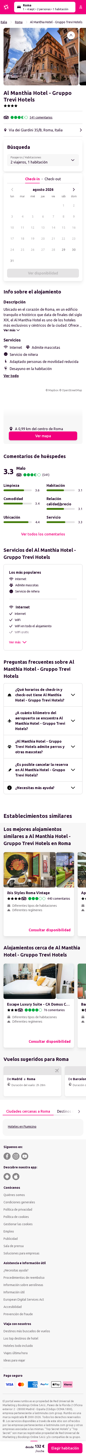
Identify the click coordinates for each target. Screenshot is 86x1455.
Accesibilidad (13, 1307)
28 (53, 249)
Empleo (9, 1231)
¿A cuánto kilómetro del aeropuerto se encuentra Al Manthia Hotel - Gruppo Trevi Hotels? (40, 721)
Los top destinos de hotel (21, 1338)
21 (53, 238)
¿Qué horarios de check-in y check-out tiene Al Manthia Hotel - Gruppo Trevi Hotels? (39, 695)
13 (43, 227)
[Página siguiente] (78, 1111)
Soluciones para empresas (21, 1253)
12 (32, 227)
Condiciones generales (19, 1202)
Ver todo (11, 376)
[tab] (28, 1111)
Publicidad (11, 1238)
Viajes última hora (16, 1353)
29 (63, 249)
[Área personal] (80, 7)
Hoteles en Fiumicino (22, 1126)
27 (43, 249)
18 (22, 238)
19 (32, 238)
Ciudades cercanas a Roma (28, 1111)
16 (74, 227)
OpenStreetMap (72, 390)
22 (63, 238)
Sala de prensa (14, 1246)
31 (12, 261)
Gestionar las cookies (18, 1224)
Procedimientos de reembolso (24, 1277)
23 (74, 238)
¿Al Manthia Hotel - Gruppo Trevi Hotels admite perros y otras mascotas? (40, 746)
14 (53, 227)
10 (12, 227)
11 (22, 227)
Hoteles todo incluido (18, 1346)
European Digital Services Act (24, 1299)
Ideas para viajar (14, 1360)
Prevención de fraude (18, 1314)
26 (32, 249)
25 (22, 249)
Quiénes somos (14, 1195)
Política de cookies (16, 1217)
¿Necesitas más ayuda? (34, 788)
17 (12, 238)
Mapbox (53, 390)
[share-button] (71, 35)
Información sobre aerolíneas (23, 1285)
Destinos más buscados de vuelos (27, 1331)
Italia (4, 22)
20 (43, 238)
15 (63, 227)
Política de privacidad (18, 1209)
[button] (41, 56)
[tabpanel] (43, 1127)
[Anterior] (12, 189)
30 (74, 249)
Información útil (14, 1292)
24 (12, 249)
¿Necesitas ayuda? (16, 1270)
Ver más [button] (15, 642)
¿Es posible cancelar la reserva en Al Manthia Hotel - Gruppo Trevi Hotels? (41, 770)
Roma (18, 22)
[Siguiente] (73, 189)
